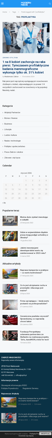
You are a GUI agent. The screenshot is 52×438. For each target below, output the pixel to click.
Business (8, 124)
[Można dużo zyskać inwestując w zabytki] (10, 221)
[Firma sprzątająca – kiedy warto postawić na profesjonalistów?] (10, 305)
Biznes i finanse (10, 118)
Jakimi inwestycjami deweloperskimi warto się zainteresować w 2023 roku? (33, 250)
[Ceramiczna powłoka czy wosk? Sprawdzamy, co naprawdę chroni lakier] (10, 320)
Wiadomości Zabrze (11, 76)
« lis (4, 203)
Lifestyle (7, 129)
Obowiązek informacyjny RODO (14, 385)
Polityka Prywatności (9, 388)
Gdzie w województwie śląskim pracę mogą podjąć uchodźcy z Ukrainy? (34, 235)
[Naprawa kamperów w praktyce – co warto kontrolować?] (10, 274)
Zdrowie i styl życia (12, 158)
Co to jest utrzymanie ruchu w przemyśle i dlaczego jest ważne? (33, 288)
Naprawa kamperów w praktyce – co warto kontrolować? (34, 271)
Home (5, 12)
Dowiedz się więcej (26, 436)
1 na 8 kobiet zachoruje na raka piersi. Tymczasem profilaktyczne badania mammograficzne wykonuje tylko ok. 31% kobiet (26, 67)
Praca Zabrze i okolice (13, 152)
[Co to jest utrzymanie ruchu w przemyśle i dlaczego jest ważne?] (10, 289)
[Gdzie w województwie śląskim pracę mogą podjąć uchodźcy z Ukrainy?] (10, 236)
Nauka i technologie (12, 141)
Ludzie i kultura (10, 135)
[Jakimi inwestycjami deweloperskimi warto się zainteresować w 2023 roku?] (10, 252)
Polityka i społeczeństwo (14, 146)
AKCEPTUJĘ (45, 433)
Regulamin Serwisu (30, 388)
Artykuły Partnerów (12, 112)
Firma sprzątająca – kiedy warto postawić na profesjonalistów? (34, 302)
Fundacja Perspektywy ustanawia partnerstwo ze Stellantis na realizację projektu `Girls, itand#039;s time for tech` (34, 336)
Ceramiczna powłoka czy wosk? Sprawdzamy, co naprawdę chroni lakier (34, 319)
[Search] (50, 4)
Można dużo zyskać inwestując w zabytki (34, 218)
